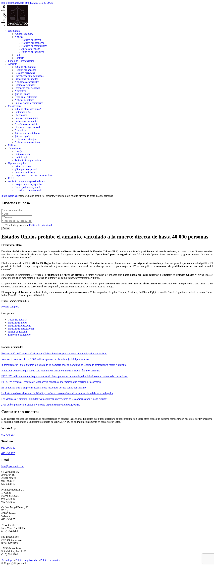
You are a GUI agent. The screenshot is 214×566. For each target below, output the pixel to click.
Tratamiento (14, 148)
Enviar (6, 228)
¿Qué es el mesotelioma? (28, 109)
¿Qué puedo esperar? (26, 169)
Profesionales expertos (26, 78)
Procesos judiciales (25, 172)
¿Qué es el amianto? (25, 66)
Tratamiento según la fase (28, 160)
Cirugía (19, 151)
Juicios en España (30, 48)
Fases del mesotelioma (26, 118)
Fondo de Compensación (21, 60)
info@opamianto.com (12, 2)
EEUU (11, 178)
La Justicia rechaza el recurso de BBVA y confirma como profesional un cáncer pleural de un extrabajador (57, 393)
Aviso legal (7, 560)
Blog (17, 54)
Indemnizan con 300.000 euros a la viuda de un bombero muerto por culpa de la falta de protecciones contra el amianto (64, 364)
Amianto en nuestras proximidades (26, 181)
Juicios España (22, 94)
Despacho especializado (27, 88)
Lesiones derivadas (25, 72)
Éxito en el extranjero (32, 51)
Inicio (4, 195)
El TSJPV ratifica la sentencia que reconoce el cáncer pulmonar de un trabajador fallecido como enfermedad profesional (64, 376)
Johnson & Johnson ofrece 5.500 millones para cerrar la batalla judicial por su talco (45, 359)
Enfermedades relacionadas (29, 75)
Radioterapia (21, 157)
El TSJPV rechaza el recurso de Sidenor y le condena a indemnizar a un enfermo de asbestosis (51, 381)
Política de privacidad (40, 225)
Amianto (12, 63)
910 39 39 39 (46, 2)
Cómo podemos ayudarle (28, 187)
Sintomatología (23, 112)
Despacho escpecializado (28, 127)
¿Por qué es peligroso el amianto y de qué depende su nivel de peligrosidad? (41, 404)
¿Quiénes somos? (24, 33)
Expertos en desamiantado (28, 190)
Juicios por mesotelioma (27, 133)
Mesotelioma (15, 106)
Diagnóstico (21, 115)
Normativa (20, 91)
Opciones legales (17, 163)
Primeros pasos (23, 166)
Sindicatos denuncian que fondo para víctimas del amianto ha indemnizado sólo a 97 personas (50, 370)
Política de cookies (50, 560)
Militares (12, 145)
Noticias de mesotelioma (34, 45)
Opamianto (14, 30)
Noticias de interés (31, 39)
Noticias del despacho (32, 42)
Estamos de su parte (25, 85)
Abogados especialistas (27, 81)
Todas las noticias (17, 319)
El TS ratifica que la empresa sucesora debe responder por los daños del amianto (43, 387)
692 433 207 (31, 2)
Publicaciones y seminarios (29, 103)
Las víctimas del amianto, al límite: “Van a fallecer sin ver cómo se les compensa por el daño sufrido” (54, 398)
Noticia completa (10, 306)
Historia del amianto (25, 69)
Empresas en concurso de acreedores (34, 175)
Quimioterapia (22, 154)
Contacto (19, 57)
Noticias (19, 36)
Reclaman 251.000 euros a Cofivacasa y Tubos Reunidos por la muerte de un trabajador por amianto (54, 353)
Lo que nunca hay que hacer (30, 184)
